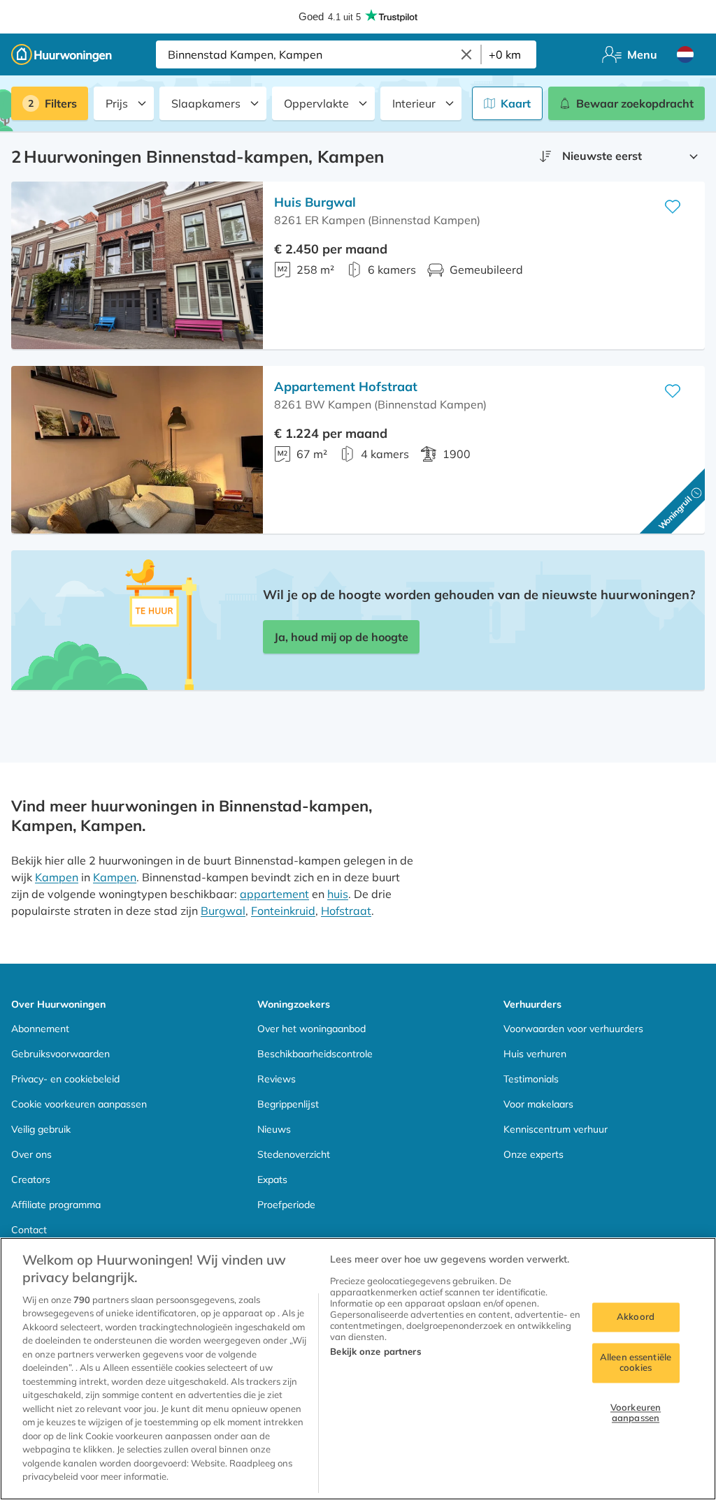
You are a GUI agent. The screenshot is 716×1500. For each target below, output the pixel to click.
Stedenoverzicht (293, 1154)
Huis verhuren (534, 1053)
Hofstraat (346, 911)
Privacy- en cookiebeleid (65, 1079)
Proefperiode (286, 1204)
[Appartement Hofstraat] (137, 450)
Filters (61, 103)
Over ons (31, 1154)
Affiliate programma (56, 1204)
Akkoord (635, 1316)
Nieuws (274, 1129)
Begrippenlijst (288, 1104)
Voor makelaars (538, 1104)
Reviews (276, 1079)
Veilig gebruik (41, 1129)
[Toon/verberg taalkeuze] (685, 54)
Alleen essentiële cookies (635, 1362)
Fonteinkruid (283, 911)
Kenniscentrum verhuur (555, 1129)
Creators (30, 1179)
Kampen (56, 877)
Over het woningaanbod (311, 1028)
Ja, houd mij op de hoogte (341, 637)
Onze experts (533, 1154)
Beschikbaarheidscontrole (315, 1053)
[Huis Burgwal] (137, 265)
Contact (29, 1229)
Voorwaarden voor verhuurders (573, 1028)
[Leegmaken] (466, 54)
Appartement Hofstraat (345, 386)
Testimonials (531, 1079)
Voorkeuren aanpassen (635, 1413)
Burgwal (223, 911)
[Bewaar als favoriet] (672, 206)
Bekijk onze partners (375, 1351)
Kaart (516, 103)
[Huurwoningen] (61, 54)
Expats (272, 1179)
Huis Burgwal (315, 202)
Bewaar (635, 103)
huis (337, 894)
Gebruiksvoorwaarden (60, 1053)
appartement (274, 894)
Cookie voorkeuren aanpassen (79, 1104)
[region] (358, 1368)
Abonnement (40, 1028)
